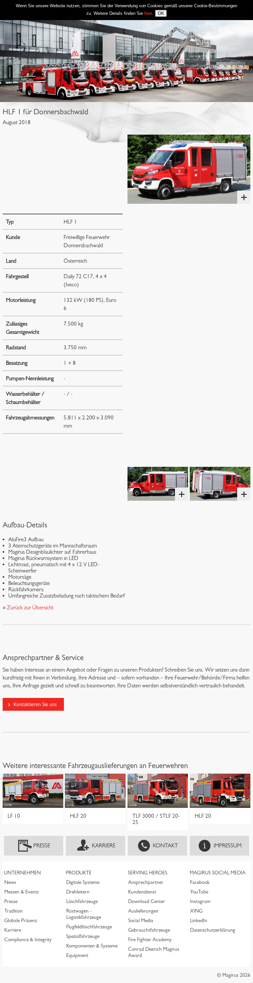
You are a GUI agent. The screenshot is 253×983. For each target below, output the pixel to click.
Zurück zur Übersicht (29, 607)
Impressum (227, 845)
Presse (41, 845)
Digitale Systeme (82, 882)
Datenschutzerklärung (212, 930)
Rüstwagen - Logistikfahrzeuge (83, 914)
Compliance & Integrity (28, 940)
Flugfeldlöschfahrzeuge (89, 927)
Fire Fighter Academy (150, 940)
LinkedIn (198, 920)
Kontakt (165, 845)
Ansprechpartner (145, 882)
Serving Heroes (147, 873)
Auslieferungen (143, 911)
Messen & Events (21, 892)
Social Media (140, 920)
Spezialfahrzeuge (82, 936)
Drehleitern (78, 892)
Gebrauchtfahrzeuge (149, 930)
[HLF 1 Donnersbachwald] (188, 169)
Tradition (13, 911)
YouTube (199, 892)
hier (148, 13)
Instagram (200, 901)
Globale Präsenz (20, 920)
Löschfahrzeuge (82, 901)
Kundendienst (142, 892)
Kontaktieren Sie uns (35, 704)
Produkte (79, 873)
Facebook (200, 882)
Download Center (146, 901)
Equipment (77, 955)
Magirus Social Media (217, 873)
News (10, 882)
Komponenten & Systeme (92, 946)
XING (196, 911)
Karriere (103, 845)
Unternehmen (22, 873)
